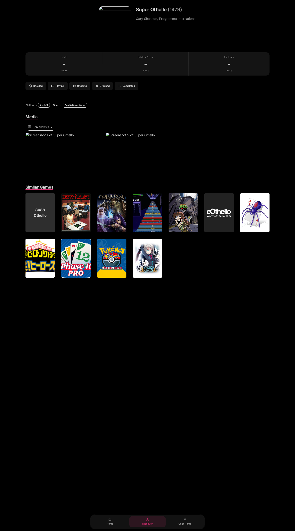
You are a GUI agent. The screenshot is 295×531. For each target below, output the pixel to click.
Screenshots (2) (43, 127)
